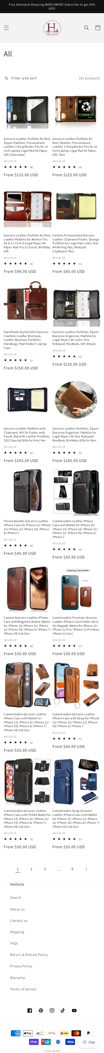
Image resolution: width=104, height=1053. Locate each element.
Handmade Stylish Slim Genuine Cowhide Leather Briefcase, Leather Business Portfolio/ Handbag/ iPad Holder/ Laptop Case (26, 339)
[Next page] (86, 869)
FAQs (14, 943)
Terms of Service (23, 989)
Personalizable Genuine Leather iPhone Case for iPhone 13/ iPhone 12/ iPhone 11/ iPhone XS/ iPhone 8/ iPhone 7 (27, 527)
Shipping (17, 932)
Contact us (19, 920)
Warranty (17, 977)
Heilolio (56, 1050)
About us (17, 909)
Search (15, 897)
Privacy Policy (21, 966)
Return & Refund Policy (29, 954)
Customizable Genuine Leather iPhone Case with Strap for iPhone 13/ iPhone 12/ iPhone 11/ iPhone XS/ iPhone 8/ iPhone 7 (76, 720)
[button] (6, 27)
